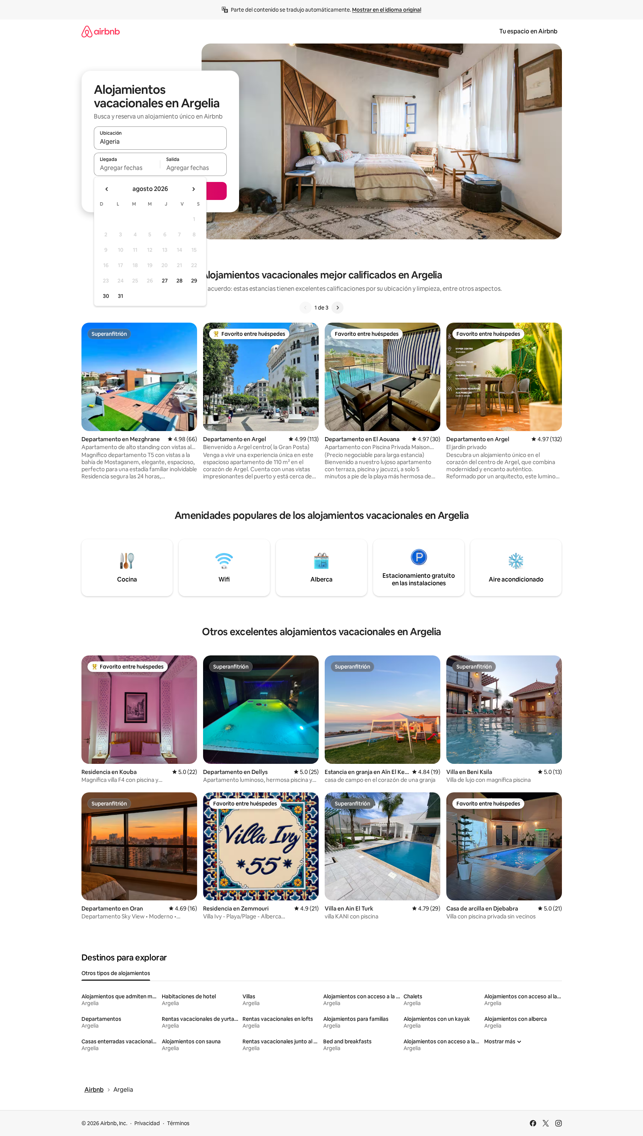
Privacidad (147, 1123)
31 (120, 296)
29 (194, 280)
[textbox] (127, 167)
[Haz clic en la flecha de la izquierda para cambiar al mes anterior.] (107, 189)
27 (165, 280)
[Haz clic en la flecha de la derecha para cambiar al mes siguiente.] (193, 189)
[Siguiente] (337, 308)
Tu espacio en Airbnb (528, 31)
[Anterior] (306, 308)
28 (179, 280)
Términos (178, 1123)
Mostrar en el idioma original (386, 9)
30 (106, 296)
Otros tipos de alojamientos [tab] (115, 973)
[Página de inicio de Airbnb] (100, 31)
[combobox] (160, 141)
